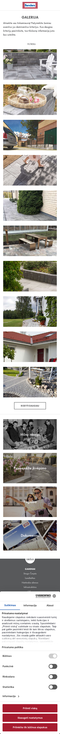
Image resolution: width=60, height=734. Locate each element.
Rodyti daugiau (30, 405)
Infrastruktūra (30, 587)
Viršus (30, 559)
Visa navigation (6, 5)
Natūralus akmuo (30, 582)
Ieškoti (55, 4)
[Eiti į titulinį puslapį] (30, 5)
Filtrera (31, 44)
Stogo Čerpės (30, 573)
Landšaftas (30, 578)
